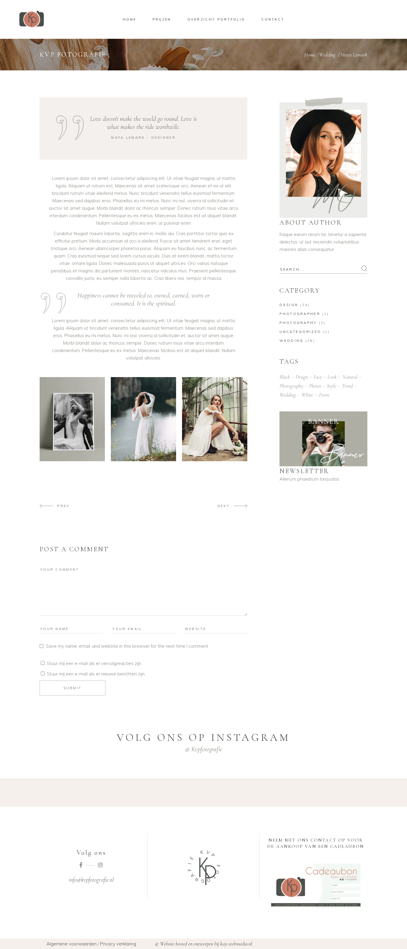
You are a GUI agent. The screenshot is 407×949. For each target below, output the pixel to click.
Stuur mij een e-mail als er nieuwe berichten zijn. (96, 674)
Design (288, 305)
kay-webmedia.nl (236, 943)
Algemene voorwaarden (71, 944)
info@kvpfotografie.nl (91, 879)
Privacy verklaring (118, 944)
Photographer (299, 314)
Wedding (327, 54)
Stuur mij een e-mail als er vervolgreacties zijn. (94, 663)
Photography (298, 323)
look (332, 377)
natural (350, 377)
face (317, 377)
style (331, 385)
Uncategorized (300, 332)
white (307, 394)
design (302, 377)
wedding (287, 394)
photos (315, 385)
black (284, 377)
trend (347, 385)
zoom (324, 394)
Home (309, 54)
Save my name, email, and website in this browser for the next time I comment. (127, 646)
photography (291, 385)
